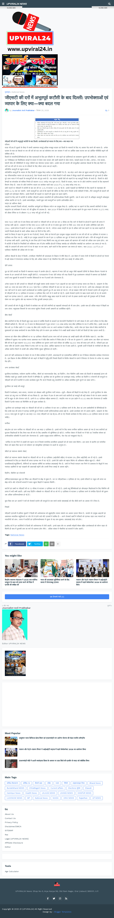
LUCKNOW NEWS (14, 798)
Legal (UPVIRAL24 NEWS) (17, 839)
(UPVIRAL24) (28, 909)
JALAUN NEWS (48, 793)
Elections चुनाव (74, 788)
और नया (6, 606)
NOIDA (56, 798)
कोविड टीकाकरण (12, 783)
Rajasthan (83, 798)
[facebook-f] (47, 898)
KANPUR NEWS (84, 793)
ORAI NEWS (69, 798)
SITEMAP (9, 830)
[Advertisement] (57, 704)
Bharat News (95, 783)
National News (18, 92)
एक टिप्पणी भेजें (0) (57, 597)
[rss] (66, 898)
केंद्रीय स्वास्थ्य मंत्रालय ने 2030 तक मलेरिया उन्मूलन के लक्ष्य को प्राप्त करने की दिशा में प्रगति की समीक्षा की (21, 582)
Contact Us (10, 818)
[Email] (51, 544)
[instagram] (60, 898)
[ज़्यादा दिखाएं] (57, 544)
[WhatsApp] (46, 544)
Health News (31, 793)
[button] (3, 3)
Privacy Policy (11, 822)
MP (28, 798)
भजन (57, 783)
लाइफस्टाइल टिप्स (79, 783)
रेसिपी (66, 783)
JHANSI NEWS (66, 793)
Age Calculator (12, 871)
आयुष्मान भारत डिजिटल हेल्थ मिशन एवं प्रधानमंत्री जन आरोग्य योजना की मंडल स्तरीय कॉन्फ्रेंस (52, 738)
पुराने (109, 606)
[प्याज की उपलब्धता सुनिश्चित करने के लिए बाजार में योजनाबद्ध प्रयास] (57, 568)
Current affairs (57, 788)
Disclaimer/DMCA (13, 826)
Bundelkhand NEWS (15, 788)
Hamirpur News (13, 793)
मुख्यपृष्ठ (7, 92)
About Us (9, 814)
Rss (6, 835)
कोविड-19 (26, 783)
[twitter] (54, 898)
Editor (8, 847)
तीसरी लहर (38, 783)
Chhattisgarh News (37, 788)
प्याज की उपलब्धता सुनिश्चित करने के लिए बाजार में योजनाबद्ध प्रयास (55, 581)
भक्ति (49, 783)
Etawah (88, 788)
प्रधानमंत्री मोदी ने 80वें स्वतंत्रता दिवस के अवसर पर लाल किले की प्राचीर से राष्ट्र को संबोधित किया (54, 761)
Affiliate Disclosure (14, 843)
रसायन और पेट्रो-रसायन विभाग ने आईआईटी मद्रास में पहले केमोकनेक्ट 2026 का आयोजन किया (92, 582)
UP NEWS (96, 798)
